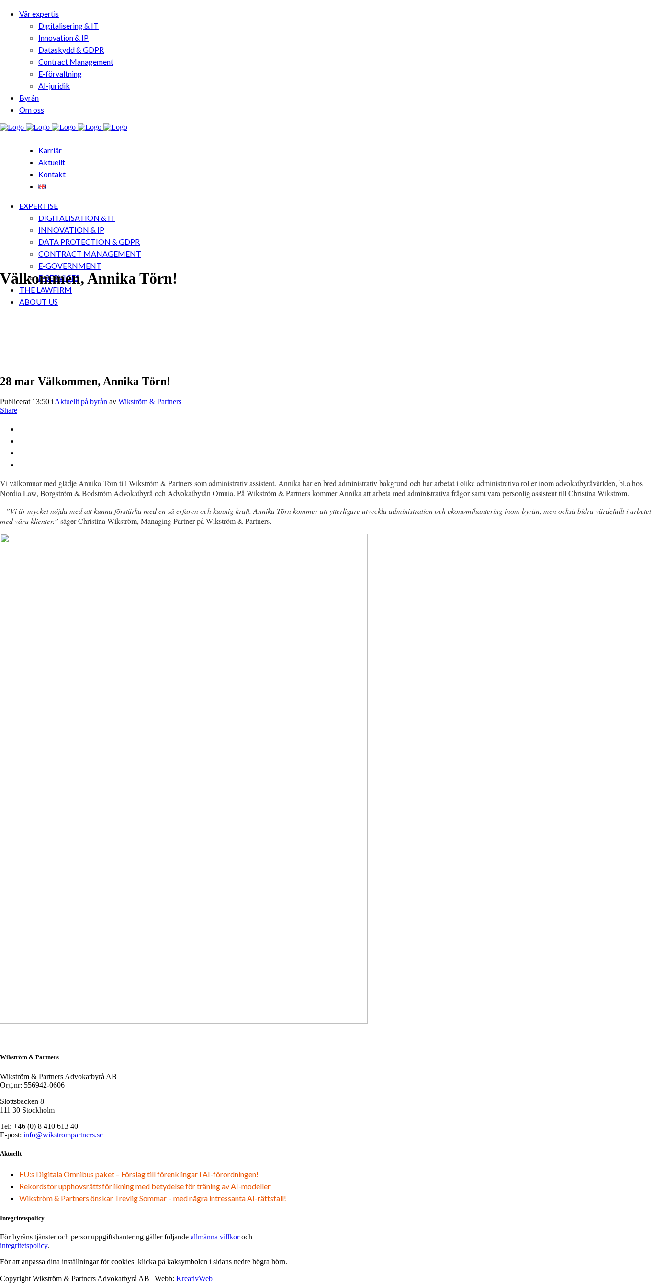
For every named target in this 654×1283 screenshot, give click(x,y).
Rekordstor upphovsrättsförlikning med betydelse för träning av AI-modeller (145, 1186)
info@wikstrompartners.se (63, 1135)
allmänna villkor (215, 1237)
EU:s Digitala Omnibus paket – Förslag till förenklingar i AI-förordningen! (139, 1174)
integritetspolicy (23, 1245)
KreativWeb (194, 1278)
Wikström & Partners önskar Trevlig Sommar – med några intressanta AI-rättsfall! (152, 1198)
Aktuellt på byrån (81, 401)
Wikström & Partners (149, 401)
